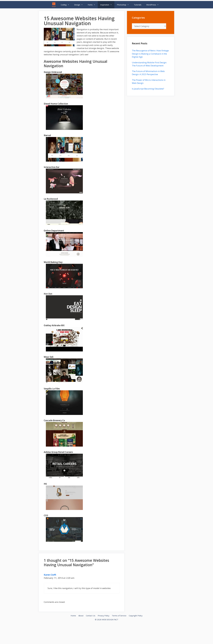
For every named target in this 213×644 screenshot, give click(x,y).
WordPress (151, 4)
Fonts (90, 4)
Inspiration (104, 4)
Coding (64, 4)
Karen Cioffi (50, 574)
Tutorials (137, 4)
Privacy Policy (103, 615)
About (80, 615)
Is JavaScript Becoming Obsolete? (148, 88)
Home (73, 615)
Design (77, 4)
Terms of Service (119, 615)
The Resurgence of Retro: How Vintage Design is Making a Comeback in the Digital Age (150, 53)
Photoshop (121, 4)
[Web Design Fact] (54, 4)
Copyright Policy (135, 615)
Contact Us (90, 615)
